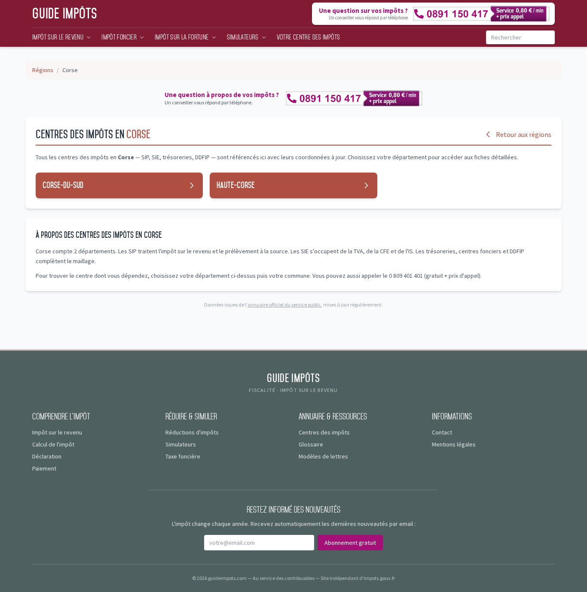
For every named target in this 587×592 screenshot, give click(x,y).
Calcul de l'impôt (53, 444)
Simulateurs (243, 37)
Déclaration (46, 456)
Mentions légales (454, 444)
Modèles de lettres (323, 456)
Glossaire (311, 444)
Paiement (44, 468)
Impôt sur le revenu (57, 37)
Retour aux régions (523, 134)
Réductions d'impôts (192, 432)
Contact (442, 432)
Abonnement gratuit (350, 542)
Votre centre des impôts (308, 37)
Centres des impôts (324, 432)
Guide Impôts (65, 13)
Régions (42, 70)
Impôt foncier (119, 37)
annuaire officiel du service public (284, 304)
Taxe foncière (182, 456)
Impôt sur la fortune (182, 37)
